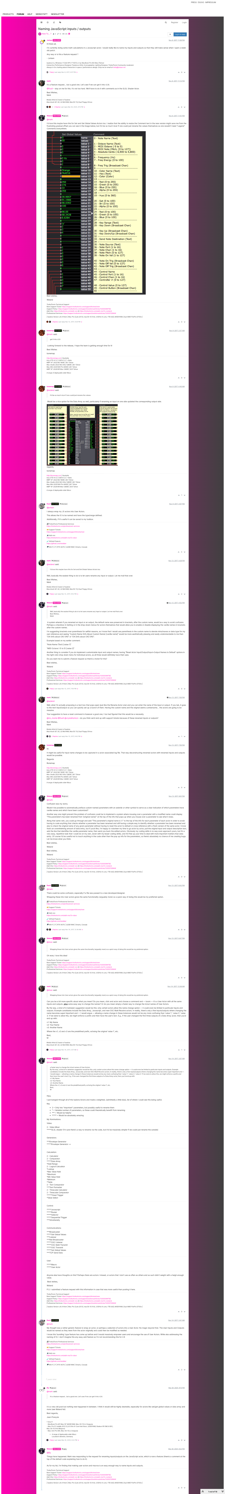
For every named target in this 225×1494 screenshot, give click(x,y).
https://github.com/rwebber (56, 543)
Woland (49, 116)
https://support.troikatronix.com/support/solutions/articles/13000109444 (89, 313)
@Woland (67, 386)
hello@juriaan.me (119, 67)
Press (194, 2)
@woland (51, 390)
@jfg (64, 1449)
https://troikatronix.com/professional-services (63, 526)
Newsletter (57, 14)
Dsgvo (201, 2)
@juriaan (50, 507)
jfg (48, 1388)
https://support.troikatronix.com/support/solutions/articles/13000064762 (84, 309)
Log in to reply (180, 34)
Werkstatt (42, 14)
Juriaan (49, 40)
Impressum (210, 2)
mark (49, 81)
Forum (20, 14)
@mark (65, 116)
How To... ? (46, 34)
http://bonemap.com (54, 358)
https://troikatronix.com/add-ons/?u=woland (96, 311)
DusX (49, 504)
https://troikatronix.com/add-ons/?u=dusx (62, 538)
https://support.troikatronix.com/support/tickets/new (81, 307)
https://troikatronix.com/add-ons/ (66, 311)
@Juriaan (64, 504)
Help (29, 14)
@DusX (50, 88)
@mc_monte (52, 718)
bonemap (50, 331)
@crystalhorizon (71, 718)
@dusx (50, 942)
